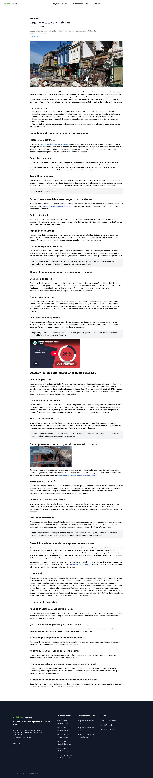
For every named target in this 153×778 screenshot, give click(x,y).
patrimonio (99, 548)
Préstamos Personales (80, 4)
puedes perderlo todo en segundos (54, 144)
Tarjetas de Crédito (60, 4)
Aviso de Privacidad (106, 725)
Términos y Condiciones (108, 721)
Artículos (97, 4)
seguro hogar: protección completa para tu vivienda (77, 475)
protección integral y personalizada (54, 206)
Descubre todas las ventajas (80, 564)
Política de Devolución (107, 729)
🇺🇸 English (16, 744)
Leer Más (33, 36)
